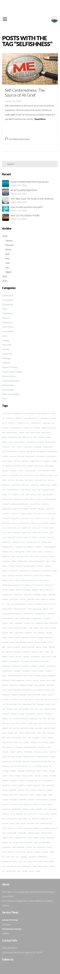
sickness (10, 828)
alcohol (4, 637)
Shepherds (34, 590)
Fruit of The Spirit (43, 471)
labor (10, 761)
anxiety (16, 637)
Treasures (47, 618)
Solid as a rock (18, 594)
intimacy (20, 752)
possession (36, 785)
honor (24, 737)
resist (32, 809)
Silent (48, 590)
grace (35, 723)
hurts (15, 742)
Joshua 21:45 (24, 523)
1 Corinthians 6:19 (43, 413)
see (29, 819)
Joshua (33, 523)
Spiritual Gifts (8, 385)
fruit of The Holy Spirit (20, 718)
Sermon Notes (9, 376)
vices (34, 861)
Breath (4, 442)
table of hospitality (18, 847)
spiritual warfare (46, 833)
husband (26, 742)
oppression (14, 780)
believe (45, 647)
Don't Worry (30, 456)
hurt (20, 742)
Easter (10, 461)
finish (15, 709)
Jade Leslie (41, 509)
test (34, 847)
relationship (23, 799)
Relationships (33, 580)
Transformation (25, 618)
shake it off (30, 823)
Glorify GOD (28, 475)
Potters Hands (23, 561)
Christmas (5, 447)
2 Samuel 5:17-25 (23, 423)
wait (3, 866)
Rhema (46, 580)
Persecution (6, 561)
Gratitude (15, 494)
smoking (36, 828)
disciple (30, 685)
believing (52, 647)
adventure (41, 633)
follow (54, 709)
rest (45, 809)
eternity (50, 695)
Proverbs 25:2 (36, 571)
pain (36, 780)
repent (44, 804)
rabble (50, 795)
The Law (46, 609)
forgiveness (6, 714)
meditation (21, 771)
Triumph (27, 623)
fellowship (40, 704)
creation (41, 671)
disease (9, 690)
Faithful (30, 466)
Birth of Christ (35, 432)
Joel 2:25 (38, 518)
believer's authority (13, 647)
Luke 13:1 (44, 533)
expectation (14, 699)
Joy (38, 523)
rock (25, 814)
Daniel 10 (21, 451)
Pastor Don (44, 556)
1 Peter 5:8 (18, 418)
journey (45, 752)
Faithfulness (7, 313)
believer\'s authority (28, 647)
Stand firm (44, 599)
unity (20, 861)
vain (24, 861)
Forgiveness (7, 322)
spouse (11, 838)
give (7, 723)
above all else (19, 633)
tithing (23, 852)
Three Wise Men (7, 618)
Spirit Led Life (13, 599)
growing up (24, 728)
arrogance (40, 637)
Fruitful (52, 471)
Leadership (7, 353)
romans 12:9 (32, 814)
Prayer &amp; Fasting (12, 371)
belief (4, 647)
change (46, 652)
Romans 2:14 (29, 585)
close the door (35, 656)
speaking (47, 828)
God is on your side (46, 475)
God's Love (19, 480)
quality (44, 795)
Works (41, 628)
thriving (17, 852)
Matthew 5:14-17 (8, 547)
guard (4, 733)
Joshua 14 (15, 523)
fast (42, 699)
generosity (51, 718)
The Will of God (28, 614)
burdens (35, 652)
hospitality (36, 737)
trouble (51, 852)
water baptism (26, 866)
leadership (26, 761)
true (3, 857)
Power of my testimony (37, 561)
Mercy (11, 552)
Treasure (5, 623)
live (33, 766)
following (47, 709)
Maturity (6, 362)
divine (33, 690)
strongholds (28, 842)
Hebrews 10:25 (7, 499)
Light (9, 533)
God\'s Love (6, 485)
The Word (50, 614)
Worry (47, 628)
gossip (30, 723)
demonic (29, 680)
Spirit (37, 599)
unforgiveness (7, 861)
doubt (47, 690)
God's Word (7, 326)
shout (4, 828)
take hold (29, 847)
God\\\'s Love (34, 485)
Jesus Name (25, 518)
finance (47, 704)
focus (41, 709)
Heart (39, 494)
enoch (30, 695)
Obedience (5, 556)
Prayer (4, 566)
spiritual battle (11, 833)
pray (43, 785)
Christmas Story (50, 442)
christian (19, 656)
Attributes (36, 428)
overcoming (29, 780)
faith (26, 699)
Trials (11, 623)
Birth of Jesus (46, 432)
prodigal (49, 790)
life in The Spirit (15, 766)
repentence (37, 804)
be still (50, 642)
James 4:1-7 (6, 513)
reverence (5, 814)
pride (27, 790)
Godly (34, 490)
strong (36, 842)
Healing (5, 340)
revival (12, 814)
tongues (37, 852)
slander (19, 828)
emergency (6, 695)
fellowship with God (28, 704)
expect (21, 699)
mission (4, 776)
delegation (51, 676)
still (10, 842)
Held (26, 499)
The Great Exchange (35, 609)
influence (5, 752)
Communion (27, 447)
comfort (5, 661)
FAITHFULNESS (20, 466)
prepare (4, 790)
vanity (29, 861)
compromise (16, 666)
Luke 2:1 (35, 537)
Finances (6, 317)
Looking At (16, 533)
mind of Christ (31, 771)
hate (16, 733)
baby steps (23, 642)
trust (7, 857)
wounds (31, 871)
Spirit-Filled (30, 599)
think (4, 852)
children (11, 656)
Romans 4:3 (39, 585)
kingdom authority (29, 757)
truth (13, 857)
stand (30, 838)
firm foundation (24, 709)
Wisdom (24, 628)
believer (38, 647)
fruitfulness (33, 718)
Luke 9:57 (50, 537)
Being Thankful (12, 432)
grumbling (38, 728)
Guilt (27, 494)
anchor (10, 637)
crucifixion (48, 671)
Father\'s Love (49, 466)
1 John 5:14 (10, 418)
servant (12, 823)
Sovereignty (37, 594)
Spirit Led (22, 599)
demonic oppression (17, 680)
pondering (21, 785)
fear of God (48, 699)
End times (17, 461)
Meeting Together (50, 547)
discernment (13, 685)
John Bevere (6, 523)
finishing (9, 709)
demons (36, 680)
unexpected (32, 857)
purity (32, 795)
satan (4, 819)
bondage (17, 652)
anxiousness (25, 637)
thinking (49, 847)
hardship (10, 733)
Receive (11, 580)
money (11, 776)
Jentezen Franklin (26, 513)
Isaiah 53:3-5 (17, 509)
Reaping (5, 580)
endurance (22, 695)
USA (32, 623)
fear (19, 704)
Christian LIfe (30, 442)
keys (8, 757)
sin (15, 828)
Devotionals (7, 299)
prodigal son (41, 790)
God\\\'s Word (45, 485)
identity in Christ (36, 742)
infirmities (41, 747)
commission (25, 661)
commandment (14, 661)
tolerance (30, 852)
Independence (6, 509)
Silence (42, 590)
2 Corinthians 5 (44, 418)
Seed (17, 590)
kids (13, 757)
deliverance (6, 680)
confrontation (50, 666)
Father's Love (38, 466)
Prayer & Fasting (9, 367)
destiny (48, 680)
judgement (53, 752)
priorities (33, 790)
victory (40, 861)
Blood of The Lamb (15, 437)
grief (10, 728)
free (10, 718)
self (50, 819)
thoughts (10, 852)
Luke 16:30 (11, 537)
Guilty (22, 494)
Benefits (21, 432)
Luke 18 (19, 537)
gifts (3, 723)
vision (45, 861)
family (31, 699)
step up (42, 838)
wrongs (37, 871)
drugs (53, 690)
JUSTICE (33, 509)
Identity (5, 349)
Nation (28, 552)
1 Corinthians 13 (17, 413)
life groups (5, 766)
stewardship (50, 838)
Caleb (10, 442)
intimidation (28, 752)
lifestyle (24, 766)
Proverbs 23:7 (13, 571)
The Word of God (40, 614)
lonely (46, 766)
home (8, 737)
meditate (13, 771)
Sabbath (11, 590)
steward (5, 842)
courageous (26, 671)
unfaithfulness (42, 857)
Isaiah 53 (26, 509)
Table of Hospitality (11, 394)
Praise (54, 561)
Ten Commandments (18, 604)
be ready (44, 642)
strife (21, 842)
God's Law (11, 480)
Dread (4, 461)
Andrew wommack (15, 428)
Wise (30, 628)
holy (3, 737)
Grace (5, 335)
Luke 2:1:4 (26, 537)
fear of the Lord (12, 704)
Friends (20, 471)
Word (36, 628)
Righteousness (7, 585)
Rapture (48, 575)
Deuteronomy (42, 451)
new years (37, 776)
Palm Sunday (34, 556)
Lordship (24, 533)
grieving (16, 728)
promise (5, 795)
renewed (31, 799)
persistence (6, 785)
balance (30, 642)
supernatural (6, 847)
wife (39, 866)
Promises (40, 566)
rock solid (19, 814)
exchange (5, 699)
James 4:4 (15, 513)
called (41, 652)
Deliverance (7, 295)
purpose (38, 795)
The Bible (39, 604)
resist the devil (16, 809)
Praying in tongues (29, 566)
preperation (12, 790)
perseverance (47, 780)
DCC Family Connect (9, 451)
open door (52, 776)
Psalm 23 (11, 575)
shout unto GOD (46, 823)
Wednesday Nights (42, 623)
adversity (49, 633)
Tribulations (18, 623)
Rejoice (17, 580)
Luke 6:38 (42, 537)
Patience (52, 556)
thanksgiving (41, 847)
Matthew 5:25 (20, 547)
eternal (44, 695)
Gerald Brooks (14, 475)
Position (14, 561)
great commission (50, 723)
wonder (44, 866)
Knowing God (11, 528)
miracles (52, 771)
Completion (37, 447)
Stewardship (8, 389)
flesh (32, 709)
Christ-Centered (19, 442)
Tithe (16, 618)
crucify (4, 676)
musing (24, 776)
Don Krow (13, 456)
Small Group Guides (11, 380)
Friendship (13, 471)
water (35, 866)
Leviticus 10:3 (36, 528)
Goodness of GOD (47, 490)
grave (40, 723)
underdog (23, 857)
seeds (25, 819)
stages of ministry (21, 838)
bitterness (9, 652)
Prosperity (47, 566)
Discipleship (7, 304)
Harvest (33, 494)
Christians (40, 442)
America (5, 428)
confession (25, 666)
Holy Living (40, 499)
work (19, 871)
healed (21, 733)
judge (4, 757)
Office (26, 556)
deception (37, 676)
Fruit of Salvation (30, 471)
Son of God (27, 594)
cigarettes (26, 656)
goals (17, 723)
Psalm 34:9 (28, 575)
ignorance (9, 747)
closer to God (45, 656)
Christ (13, 447)
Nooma (39, 552)
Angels (26, 428)
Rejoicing (24, 580)
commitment (34, 661)
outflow (21, 780)
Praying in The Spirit (14, 566)
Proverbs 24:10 (25, 571)
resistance (25, 809)
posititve (29, 785)
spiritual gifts (22, 833)
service (23, 823)
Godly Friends (25, 490)
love (50, 766)
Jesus (32, 518)
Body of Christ (27, 437)
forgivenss (14, 714)
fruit (40, 718)
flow (36, 709)
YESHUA (5, 633)
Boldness (41, 437)
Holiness (32, 499)
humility (43, 737)
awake (12, 642)
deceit (31, 676)
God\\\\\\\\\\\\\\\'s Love (13, 490)
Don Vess (21, 456)
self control (35, 819)
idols (3, 747)
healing (27, 733)
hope (29, 737)
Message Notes (20, 552)
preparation (50, 785)
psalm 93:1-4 (24, 795)
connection (17, 671)
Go (9, 494)
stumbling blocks (45, 842)
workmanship (11, 871)
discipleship (23, 685)
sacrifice (46, 814)
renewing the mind (42, 799)
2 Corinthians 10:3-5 (31, 418)
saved (20, 819)
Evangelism (47, 461)
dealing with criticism (15, 676)
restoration (39, 809)
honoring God (16, 737)
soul (41, 828)
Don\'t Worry (40, 456)
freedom (5, 718)
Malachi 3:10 (6, 542)
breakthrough (26, 652)
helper (39, 733)
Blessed (4, 437)
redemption (14, 799)
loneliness (39, 766)
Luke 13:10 (36, 533)
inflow (49, 747)
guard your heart (49, 728)
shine (37, 823)
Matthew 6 (30, 547)
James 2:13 (50, 509)
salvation (54, 814)
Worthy (53, 628)
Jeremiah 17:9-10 (39, 513)
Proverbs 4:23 (47, 571)
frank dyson (48, 714)
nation (31, 776)
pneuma (14, 785)
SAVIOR (5, 590)
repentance (28, 804)
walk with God (11, 866)
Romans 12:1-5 (18, 585)
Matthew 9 (39, 547)
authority (5, 642)
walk (19, 866)
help (44, 733)
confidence (33, 666)
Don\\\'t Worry (51, 456)
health (33, 733)
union (15, 861)
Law (18, 528)
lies (54, 761)
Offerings (20, 556)
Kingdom (52, 523)
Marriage (6, 358)
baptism (37, 642)
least (50, 761)
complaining (6, 666)
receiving (5, 799)
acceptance (28, 633)
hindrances (50, 733)
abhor (12, 633)
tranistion (44, 852)
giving (12, 723)
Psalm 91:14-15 (38, 575)
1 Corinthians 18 (30, 413)
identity (45, 742)
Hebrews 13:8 (18, 499)
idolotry (51, 742)
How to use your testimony (19, 504)
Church (19, 447)
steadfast (36, 838)
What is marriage (15, 628)
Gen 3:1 (5, 475)
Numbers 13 (48, 552)
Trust (4, 398)
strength (15, 842)
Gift (21, 475)
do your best (40, 690)
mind (39, 771)
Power (48, 561)
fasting (37, 699)
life (29, 766)
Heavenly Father (48, 494)
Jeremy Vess (51, 513)
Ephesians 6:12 (36, 461)
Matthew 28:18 (46, 542)
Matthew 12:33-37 (18, 542)
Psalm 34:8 (19, 575)
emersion (14, 695)
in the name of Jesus (30, 747)
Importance (45, 504)
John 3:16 (45, 518)
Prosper (4, 571)
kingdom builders (42, 757)
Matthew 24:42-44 (33, 542)
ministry (45, 771)
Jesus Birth (5, 518)
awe (16, 642)
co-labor (54, 656)
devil (53, 680)
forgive (22, 714)
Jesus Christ (15, 518)
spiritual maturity (33, 833)
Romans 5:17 (49, 585)
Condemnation (48, 447)
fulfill (44, 718)
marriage (5, 771)
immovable (18, 747)
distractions (17, 690)
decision (44, 676)
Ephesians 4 (26, 461)
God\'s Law (51, 480)
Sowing (44, 594)
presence (21, 790)
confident (42, 666)
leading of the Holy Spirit (39, 761)
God (38, 490)
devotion (5, 685)
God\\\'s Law (25, 485)
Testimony (30, 604)
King (3, 528)
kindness (18, 757)
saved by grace (12, 819)
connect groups (7, 671)
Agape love (46, 423)
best (3, 652)
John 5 (53, 518)
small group (28, 828)
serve (18, 823)
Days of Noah (30, 451)
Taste (8, 604)
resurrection (52, 809)
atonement (49, 637)
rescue (50, 804)
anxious (33, 637)
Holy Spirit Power (51, 499)
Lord (29, 533)
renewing (13, 804)
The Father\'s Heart (19, 609)
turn (17, 857)
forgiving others (31, 714)
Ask (30, 428)
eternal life (36, 695)
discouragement (39, 685)
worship (24, 871)
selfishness (44, 819)
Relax (41, 580)
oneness (45, 776)
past (40, 780)
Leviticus (46, 528)
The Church (47, 604)
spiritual (5, 838)
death (25, 676)
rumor (40, 814)
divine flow (25, 690)
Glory (37, 475)
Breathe (48, 437)
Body (35, 437)
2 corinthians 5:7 (36, 423)
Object (13, 556)
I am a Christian (35, 504)
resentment (6, 809)
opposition (5, 780)
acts (35, 633)
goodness (24, 723)
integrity (12, 752)
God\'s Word (8, 331)
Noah (34, 552)
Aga (52, 423)
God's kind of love (40, 480)
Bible (27, 432)
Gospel (4, 494)
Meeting (5, 552)
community (45, 661)
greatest (5, 728)
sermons (5, 823)
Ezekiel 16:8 (9, 466)
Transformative (37, 618)
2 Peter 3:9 (11, 423)
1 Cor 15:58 (6, 413)
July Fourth (44, 523)
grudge (31, 728)
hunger (50, 737)
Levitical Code (26, 528)
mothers (18, 776)
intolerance (37, 752)
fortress (40, 714)
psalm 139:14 (13, 795)
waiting (51, 861)
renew (20, 804)
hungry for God (7, 742)
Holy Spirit (7, 344)
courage (34, 671)
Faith (4, 308)
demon (42, 680)
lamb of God (17, 761)
